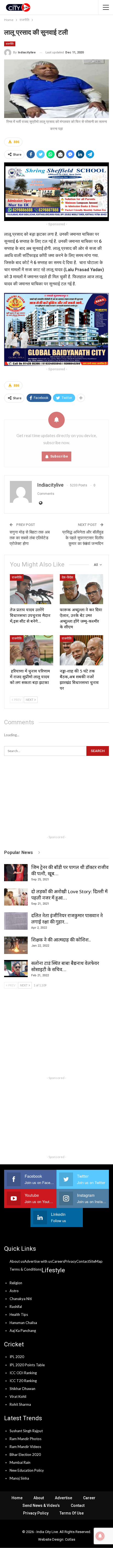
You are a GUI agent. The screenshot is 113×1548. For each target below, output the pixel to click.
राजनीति (10, 43)
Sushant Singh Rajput (26, 1431)
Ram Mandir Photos (25, 1439)
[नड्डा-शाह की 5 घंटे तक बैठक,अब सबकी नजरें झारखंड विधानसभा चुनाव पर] (81, 650)
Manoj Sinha (19, 1478)
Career (89, 1498)
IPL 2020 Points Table (27, 1365)
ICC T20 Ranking (23, 1381)
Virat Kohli (18, 1396)
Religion (16, 1283)
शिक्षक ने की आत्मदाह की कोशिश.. (61, 940)
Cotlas (70, 1539)
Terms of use (72, 1513)
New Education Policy (27, 1470)
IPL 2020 (17, 1357)
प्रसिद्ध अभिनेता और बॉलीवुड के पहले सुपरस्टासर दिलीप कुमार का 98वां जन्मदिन (82, 538)
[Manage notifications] (100, 1536)
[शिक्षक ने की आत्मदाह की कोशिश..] (16, 945)
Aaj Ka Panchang (23, 1330)
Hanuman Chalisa (23, 1322)
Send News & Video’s (41, 1505)
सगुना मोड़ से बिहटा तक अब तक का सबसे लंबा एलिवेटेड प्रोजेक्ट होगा (30, 538)
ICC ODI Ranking (23, 1373)
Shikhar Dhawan (22, 1388)
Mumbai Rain (20, 1462)
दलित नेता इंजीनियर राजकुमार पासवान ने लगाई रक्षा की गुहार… (67, 918)
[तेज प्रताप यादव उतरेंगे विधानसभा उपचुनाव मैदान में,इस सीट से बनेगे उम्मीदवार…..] (31, 589)
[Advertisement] (56, 798)
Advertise (63, 1498)
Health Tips (19, 1314)
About (38, 1498)
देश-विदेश (67, 577)
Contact (77, 1505)
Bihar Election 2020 (25, 1454)
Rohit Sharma (20, 1404)
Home (17, 1498)
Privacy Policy (36, 1513)
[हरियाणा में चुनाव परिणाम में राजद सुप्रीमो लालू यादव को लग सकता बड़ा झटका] (31, 650)
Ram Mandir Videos (25, 1446)
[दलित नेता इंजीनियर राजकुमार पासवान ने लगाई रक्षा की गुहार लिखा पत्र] (16, 921)
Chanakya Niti (21, 1298)
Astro (14, 1291)
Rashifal (16, 1306)
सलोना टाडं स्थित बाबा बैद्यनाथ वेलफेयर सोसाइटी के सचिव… (65, 966)
